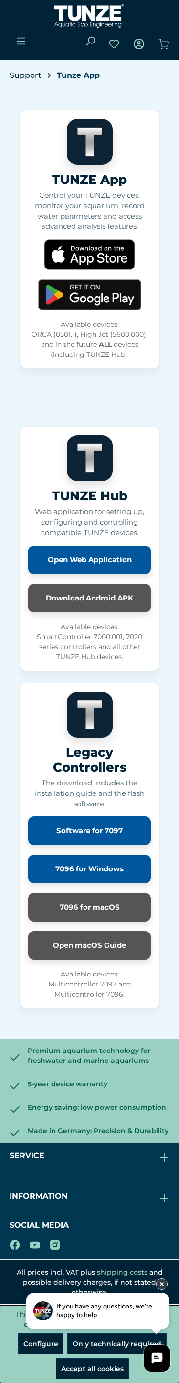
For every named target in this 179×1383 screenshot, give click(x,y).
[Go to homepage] (89, 16)
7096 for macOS (90, 906)
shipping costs (122, 1272)
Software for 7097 (89, 830)
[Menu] (21, 41)
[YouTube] (35, 1243)
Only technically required (117, 1344)
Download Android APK (89, 597)
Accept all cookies (92, 1368)
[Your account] (138, 44)
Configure (40, 1344)
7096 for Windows (89, 868)
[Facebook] (15, 1243)
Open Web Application (90, 559)
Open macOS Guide (89, 945)
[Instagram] (55, 1243)
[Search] (90, 41)
